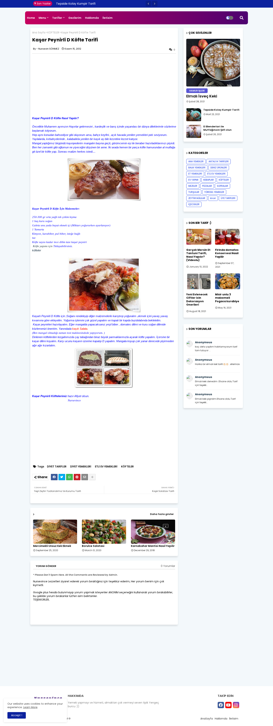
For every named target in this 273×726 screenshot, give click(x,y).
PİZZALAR (207, 185)
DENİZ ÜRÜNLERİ (218, 167)
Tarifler (57, 18)
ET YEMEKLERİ (195, 173)
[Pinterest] (77, 477)
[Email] (84, 477)
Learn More (30, 707)
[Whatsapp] (69, 477)
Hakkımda (92, 18)
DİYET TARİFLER (56, 466)
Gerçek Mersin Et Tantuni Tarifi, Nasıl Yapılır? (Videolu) (198, 255)
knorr (213, 198)
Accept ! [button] (16, 715)
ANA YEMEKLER (196, 161)
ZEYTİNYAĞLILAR (196, 198)
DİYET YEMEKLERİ (80, 466)
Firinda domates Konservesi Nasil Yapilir (226, 253)
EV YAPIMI (193, 179)
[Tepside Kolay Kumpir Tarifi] (193, 114)
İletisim (108, 18)
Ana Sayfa (38, 32)
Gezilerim (74, 18)
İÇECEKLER (193, 204)
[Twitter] (61, 477)
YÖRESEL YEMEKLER (214, 192)
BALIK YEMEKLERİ (196, 167)
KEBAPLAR (208, 179)
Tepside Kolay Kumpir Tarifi (221, 110)
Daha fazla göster (162, 514)
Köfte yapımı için (43, 246)
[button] (148, 3)
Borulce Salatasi (93, 546)
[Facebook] (54, 477)
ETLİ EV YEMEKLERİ (106, 466)
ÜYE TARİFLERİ (228, 198)
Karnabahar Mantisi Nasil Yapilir (153, 546)
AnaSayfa (206, 718)
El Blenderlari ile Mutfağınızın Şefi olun (83, 3)
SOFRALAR (222, 185)
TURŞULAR (193, 192)
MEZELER (192, 185)
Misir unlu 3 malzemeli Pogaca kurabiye (227, 298)
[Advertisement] (63, 84)
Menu (42, 18)
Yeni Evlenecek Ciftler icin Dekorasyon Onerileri (197, 299)
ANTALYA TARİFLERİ (219, 161)
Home (31, 18)
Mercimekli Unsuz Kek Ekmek (52, 546)
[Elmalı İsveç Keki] (213, 63)
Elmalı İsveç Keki (201, 96)
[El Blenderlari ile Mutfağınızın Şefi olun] (193, 131)
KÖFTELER (53, 32)
